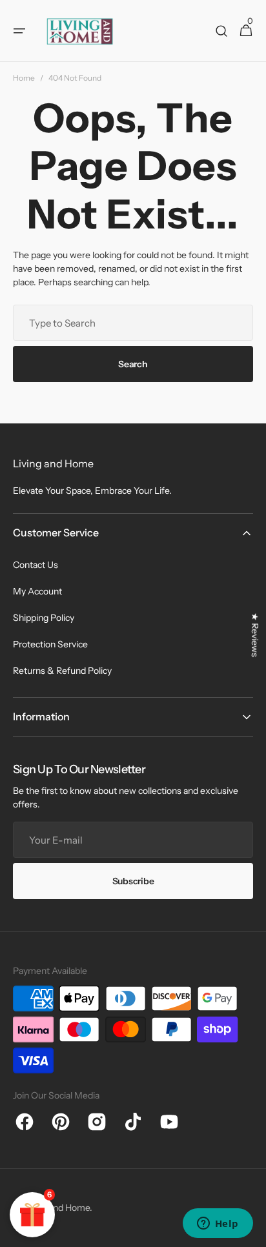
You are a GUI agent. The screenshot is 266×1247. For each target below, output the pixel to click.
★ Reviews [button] (255, 635)
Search (132, 364)
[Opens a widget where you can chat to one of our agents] (217, 1224)
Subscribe (133, 881)
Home (24, 78)
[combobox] (133, 323)
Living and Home (56, 1207)
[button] (19, 31)
